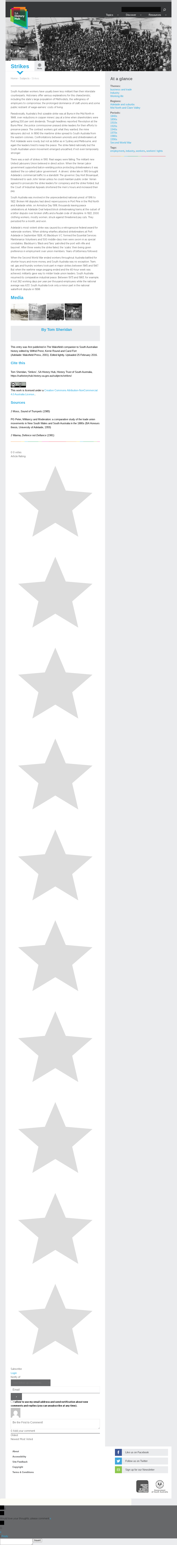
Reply (5, 1536)
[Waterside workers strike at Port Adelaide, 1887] (56, 320)
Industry (114, 92)
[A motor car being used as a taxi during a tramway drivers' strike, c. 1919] (38, 320)
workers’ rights (154, 151)
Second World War (120, 142)
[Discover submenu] (141, 15)
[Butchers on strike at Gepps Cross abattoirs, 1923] (73, 320)
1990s (113, 139)
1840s (113, 116)
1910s (113, 122)
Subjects (25, 78)
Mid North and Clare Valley (125, 107)
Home (14, 78)
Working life (116, 96)
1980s (113, 136)
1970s (113, 132)
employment (117, 151)
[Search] (164, 9)
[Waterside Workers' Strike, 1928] (20, 320)
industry (130, 151)
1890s (113, 119)
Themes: (115, 86)
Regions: (115, 101)
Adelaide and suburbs (122, 104)
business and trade (121, 89)
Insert (37, 1540)
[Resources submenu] (166, 15)
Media (39, 68)
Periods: (115, 112)
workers (140, 151)
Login (14, 1373)
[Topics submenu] (118, 15)
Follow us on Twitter (136, 1461)
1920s (113, 126)
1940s (113, 129)
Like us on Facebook (137, 1452)
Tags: (113, 147)
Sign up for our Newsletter (140, 1469)
